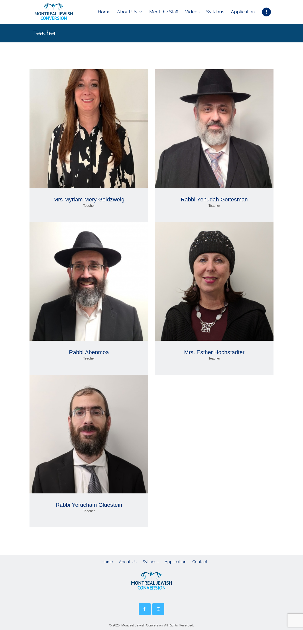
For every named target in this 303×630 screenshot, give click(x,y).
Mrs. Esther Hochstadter (214, 352)
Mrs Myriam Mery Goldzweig (88, 199)
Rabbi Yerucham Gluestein (89, 505)
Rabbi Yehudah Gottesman (214, 199)
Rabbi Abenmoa (89, 352)
